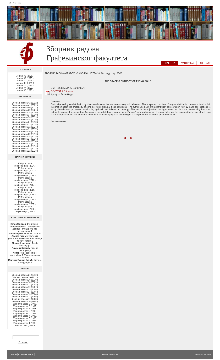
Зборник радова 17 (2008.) (25, 284)
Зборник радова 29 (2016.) (25, 134)
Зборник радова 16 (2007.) (25, 287)
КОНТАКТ (205, 63)
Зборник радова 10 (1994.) (25, 301)
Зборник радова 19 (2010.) (25, 280)
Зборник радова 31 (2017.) (25, 129)
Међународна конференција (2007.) (25, 203)
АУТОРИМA (187, 63)
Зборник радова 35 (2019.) (25, 119)
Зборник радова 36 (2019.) (25, 117)
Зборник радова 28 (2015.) (25, 136)
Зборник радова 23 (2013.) (25, 148)
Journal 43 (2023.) (25, 90)
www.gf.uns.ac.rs (110, 354)
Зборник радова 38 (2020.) (25, 112)
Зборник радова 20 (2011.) (25, 277)
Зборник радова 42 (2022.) (25, 103)
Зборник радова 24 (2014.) (25, 146)
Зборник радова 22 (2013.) (25, 151)
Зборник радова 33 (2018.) (25, 124)
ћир (14, 3)
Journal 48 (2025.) (25, 78)
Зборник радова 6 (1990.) (25, 311)
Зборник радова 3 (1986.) (25, 318)
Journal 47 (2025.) (25, 80)
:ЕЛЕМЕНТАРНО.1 (25, 233)
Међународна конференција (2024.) (25, 164)
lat (10, 3)
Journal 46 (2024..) (25, 83)
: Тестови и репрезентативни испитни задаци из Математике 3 (25, 238)
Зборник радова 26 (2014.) (25, 141)
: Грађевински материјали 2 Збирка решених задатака (25, 255)
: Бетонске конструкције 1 (25, 230)
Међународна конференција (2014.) (25, 198)
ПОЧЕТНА (169, 63)
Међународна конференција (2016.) (25, 188)
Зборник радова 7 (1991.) (25, 308)
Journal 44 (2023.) (25, 88)
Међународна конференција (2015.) (25, 193)
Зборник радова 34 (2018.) (25, 122)
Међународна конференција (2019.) (25, 174)
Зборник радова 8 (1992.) (25, 306)
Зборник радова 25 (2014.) (25, 143)
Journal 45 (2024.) (25, 85)
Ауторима (22, 354)
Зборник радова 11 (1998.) (25, 299)
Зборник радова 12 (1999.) (25, 296)
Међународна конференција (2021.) (25, 169)
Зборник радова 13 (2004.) (25, 294)
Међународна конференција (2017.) (25, 183)
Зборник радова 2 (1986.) (25, 320)
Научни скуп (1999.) (25, 211)
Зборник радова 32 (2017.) (25, 127)
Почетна (13, 354)
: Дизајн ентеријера (25, 244)
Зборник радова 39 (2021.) (25, 110)
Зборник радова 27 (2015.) (25, 139)
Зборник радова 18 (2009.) (25, 282)
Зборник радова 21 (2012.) (25, 275)
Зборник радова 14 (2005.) (25, 292)
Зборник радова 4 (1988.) (25, 316)
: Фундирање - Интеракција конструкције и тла (25, 225)
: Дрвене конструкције (25, 249)
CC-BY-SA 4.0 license (62, 91)
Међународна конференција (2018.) (25, 179)
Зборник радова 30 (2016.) (25, 131)
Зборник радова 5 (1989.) (25, 313)
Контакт (31, 354)
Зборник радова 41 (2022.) (25, 105)
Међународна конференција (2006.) (25, 207)
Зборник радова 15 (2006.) (25, 289)
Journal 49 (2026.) (25, 76)
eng (19, 3)
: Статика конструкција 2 (25, 261)
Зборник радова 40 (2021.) (25, 107)
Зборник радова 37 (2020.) (25, 115)
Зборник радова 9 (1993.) (25, 304)
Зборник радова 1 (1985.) (25, 323)
